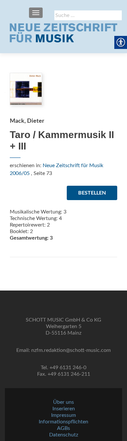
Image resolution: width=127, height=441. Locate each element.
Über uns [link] (63, 402)
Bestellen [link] (92, 193)
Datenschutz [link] (63, 434)
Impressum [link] (63, 415)
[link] (63, 33)
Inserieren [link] (63, 408)
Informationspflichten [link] (63, 421)
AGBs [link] (63, 428)
